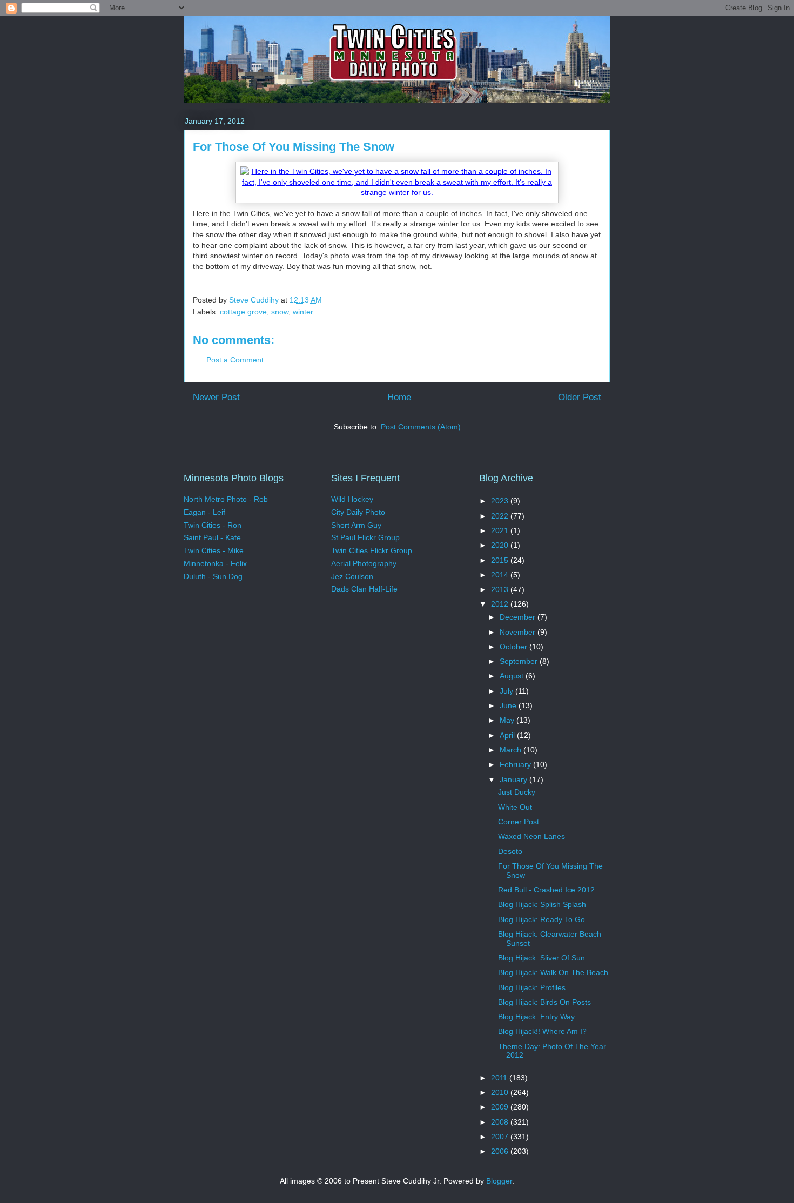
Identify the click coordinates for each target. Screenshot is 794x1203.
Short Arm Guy (356, 525)
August (513, 675)
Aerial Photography (363, 563)
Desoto (510, 851)
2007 (500, 1136)
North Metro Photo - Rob (226, 499)
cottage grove (243, 311)
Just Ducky (516, 792)
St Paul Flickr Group (365, 537)
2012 (500, 604)
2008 (500, 1122)
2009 (500, 1107)
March (511, 749)
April (508, 735)
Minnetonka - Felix (215, 563)
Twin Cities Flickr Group (371, 550)
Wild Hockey (352, 499)
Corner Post (518, 821)
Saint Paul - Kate (212, 537)
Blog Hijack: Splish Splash (542, 904)
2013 (500, 589)
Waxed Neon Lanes (531, 836)
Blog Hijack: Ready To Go (541, 919)
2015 (500, 560)
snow (279, 311)
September (520, 661)
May (508, 720)
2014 (500, 574)
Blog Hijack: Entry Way (536, 1016)
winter (303, 311)
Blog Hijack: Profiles (532, 987)
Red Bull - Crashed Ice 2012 (546, 889)
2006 (500, 1151)
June (509, 705)
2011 (500, 1077)
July (507, 691)
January (514, 779)
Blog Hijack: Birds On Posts (544, 1002)
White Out (515, 807)
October (514, 646)
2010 (500, 1092)
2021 (500, 530)
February (516, 764)
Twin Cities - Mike (214, 550)
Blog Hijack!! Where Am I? (542, 1031)
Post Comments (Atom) (421, 426)
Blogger (499, 1181)
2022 (500, 516)
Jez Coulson (352, 576)
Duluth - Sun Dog (213, 576)
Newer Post (216, 397)
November (518, 632)
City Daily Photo (358, 512)
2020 (500, 545)
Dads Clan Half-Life (364, 588)
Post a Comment (235, 359)
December (518, 617)
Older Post (579, 397)
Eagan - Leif (204, 512)
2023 (500, 500)
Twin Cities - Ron (212, 525)
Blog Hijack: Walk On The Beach (553, 972)
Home (399, 397)
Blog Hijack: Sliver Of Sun (541, 957)
